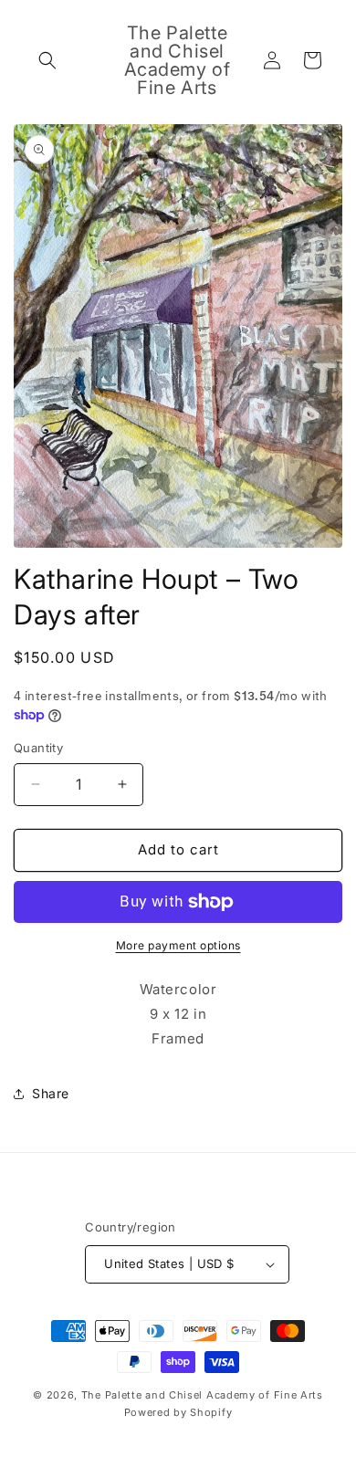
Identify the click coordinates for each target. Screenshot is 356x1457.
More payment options (178, 945)
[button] (47, 60)
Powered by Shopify (178, 1412)
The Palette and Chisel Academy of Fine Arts (202, 1395)
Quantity (38, 747)
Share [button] (50, 1093)
